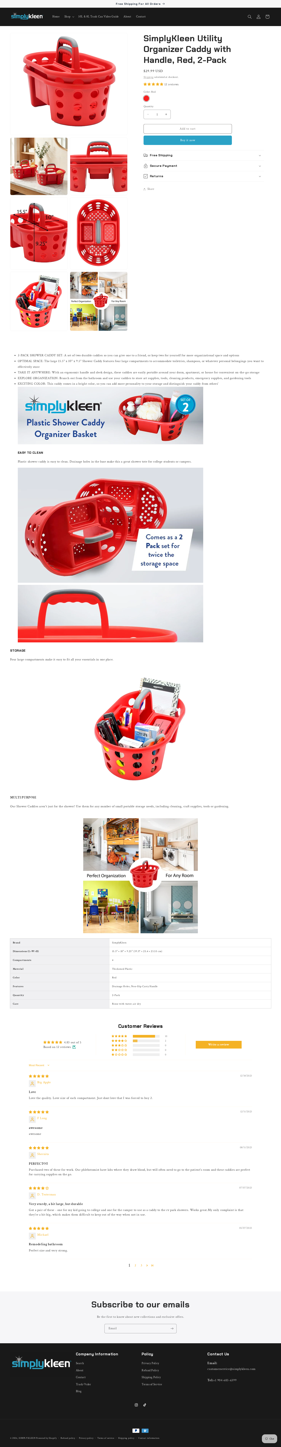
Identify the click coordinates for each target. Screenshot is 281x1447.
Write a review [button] (218, 1045)
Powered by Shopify (46, 1438)
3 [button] (141, 1265)
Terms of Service (152, 1384)
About (80, 1370)
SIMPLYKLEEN (27, 1438)
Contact (81, 1377)
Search (80, 1363)
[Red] (146, 98)
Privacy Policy (150, 1363)
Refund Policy (150, 1370)
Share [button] (150, 189)
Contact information (148, 1438)
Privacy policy (86, 1438)
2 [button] (135, 1265)
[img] (39, 1076)
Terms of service (105, 1438)
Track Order (83, 1384)
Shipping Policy (151, 1377)
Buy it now (187, 140)
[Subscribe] (172, 1328)
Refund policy (68, 1438)
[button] (69, 16)
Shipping (148, 76)
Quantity (148, 106)
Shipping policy (126, 1438)
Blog (79, 1391)
